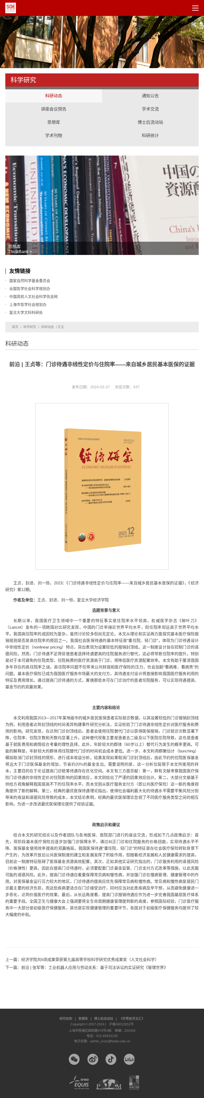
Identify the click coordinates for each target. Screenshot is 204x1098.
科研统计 (150, 130)
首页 (15, 327)
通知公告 (150, 96)
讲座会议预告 (53, 104)
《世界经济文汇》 (132, 1019)
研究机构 (68, 1019)
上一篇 (82, 959)
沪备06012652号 (121, 1024)
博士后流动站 (150, 122)
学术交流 (150, 104)
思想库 (53, 117)
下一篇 (86, 967)
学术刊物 (53, 135)
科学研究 (29, 327)
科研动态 (53, 96)
